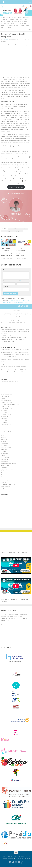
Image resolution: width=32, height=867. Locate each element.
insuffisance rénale (16, 19)
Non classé (4, 439)
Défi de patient (6, 17)
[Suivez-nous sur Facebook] (19, 306)
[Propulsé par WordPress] (14, 858)
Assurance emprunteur (7, 387)
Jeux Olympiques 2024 (7, 426)
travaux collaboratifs (6, 481)
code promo (4, 393)
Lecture (3, 428)
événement (5, 19)
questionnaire (5, 465)
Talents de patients (12, 25)
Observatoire (4, 443)
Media (26, 19)
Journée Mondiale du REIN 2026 (10, 341)
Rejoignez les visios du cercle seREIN (18, 349)
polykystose (9, 231)
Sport (3, 25)
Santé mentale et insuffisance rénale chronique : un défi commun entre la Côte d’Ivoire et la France (7, 252)
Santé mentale (5, 471)
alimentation (4, 383)
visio (2, 488)
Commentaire (7, 270)
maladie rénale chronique (8, 432)
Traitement (24, 25)
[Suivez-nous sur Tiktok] (30, 306)
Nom (4, 281)
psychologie (4, 461)
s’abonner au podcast (16, 187)
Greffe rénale (4, 416)
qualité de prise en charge (19, 23)
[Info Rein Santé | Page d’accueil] (4, 2)
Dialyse (14, 17)
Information (4, 420)
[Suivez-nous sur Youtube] (27, 306)
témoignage (16, 231)
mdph (3, 434)
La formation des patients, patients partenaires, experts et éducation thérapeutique (22, 252)
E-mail (18, 281)
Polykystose (5, 23)
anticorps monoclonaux (7, 385)
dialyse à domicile (23, 17)
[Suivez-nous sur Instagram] (25, 306)
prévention (4, 455)
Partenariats (4, 449)
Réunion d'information (7, 469)
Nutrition (3, 441)
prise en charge (5, 457)
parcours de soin (13, 21)
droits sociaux (5, 406)
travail (3, 479)
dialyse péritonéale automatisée (10, 404)
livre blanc (4, 430)
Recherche (4, 467)
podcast (23, 21)
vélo (22, 231)
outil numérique (5, 445)
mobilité (19, 228)
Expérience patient (6, 414)
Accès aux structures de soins (9, 381)
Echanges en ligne (6, 408)
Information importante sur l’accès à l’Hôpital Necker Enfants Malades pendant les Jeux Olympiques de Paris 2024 (15, 354)
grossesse (4, 418)
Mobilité (4, 21)
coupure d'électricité (6, 394)
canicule (3, 389)
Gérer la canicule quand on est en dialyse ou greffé (15, 329)
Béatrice (6, 39)
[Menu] (30, 2)
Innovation (4, 422)
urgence (3, 482)
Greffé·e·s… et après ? (6, 335)
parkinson (25, 228)
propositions (4, 459)
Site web (5, 286)
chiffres (3, 391)
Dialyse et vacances (6, 402)
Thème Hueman (25, 858)
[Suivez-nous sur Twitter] (22, 306)
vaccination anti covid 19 (8, 484)
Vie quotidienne (6, 27)
